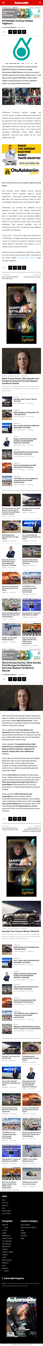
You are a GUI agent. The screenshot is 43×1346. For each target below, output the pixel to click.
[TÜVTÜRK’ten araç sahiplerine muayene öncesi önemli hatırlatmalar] (7, 481)
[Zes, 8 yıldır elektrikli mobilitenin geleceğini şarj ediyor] (7, 428)
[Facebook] (10, 32)
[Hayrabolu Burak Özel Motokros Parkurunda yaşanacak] (7, 454)
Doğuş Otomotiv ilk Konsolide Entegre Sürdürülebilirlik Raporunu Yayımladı (25, 441)
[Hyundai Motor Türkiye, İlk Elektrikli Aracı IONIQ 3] (31, 604)
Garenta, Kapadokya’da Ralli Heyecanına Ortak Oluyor (25, 466)
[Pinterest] (20, 32)
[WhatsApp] (24, 32)
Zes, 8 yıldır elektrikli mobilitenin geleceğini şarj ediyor (26, 426)
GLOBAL (4, 376)
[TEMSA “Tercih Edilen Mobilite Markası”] (11, 629)
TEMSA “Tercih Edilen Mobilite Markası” (9, 639)
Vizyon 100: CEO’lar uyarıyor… (32, 277)
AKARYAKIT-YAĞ (6, 7)
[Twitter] (15, 32)
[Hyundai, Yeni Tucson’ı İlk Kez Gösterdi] (7, 402)
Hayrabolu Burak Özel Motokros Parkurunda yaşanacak (26, 453)
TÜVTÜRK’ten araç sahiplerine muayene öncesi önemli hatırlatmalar (26, 480)
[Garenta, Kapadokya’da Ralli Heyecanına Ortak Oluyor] (7, 468)
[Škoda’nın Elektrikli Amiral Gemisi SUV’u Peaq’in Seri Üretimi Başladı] (11, 604)
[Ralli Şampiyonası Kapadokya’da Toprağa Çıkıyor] (7, 415)
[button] (3, 2)
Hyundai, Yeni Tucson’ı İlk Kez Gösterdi (25, 400)
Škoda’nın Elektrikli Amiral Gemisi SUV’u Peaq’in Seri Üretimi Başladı (11, 615)
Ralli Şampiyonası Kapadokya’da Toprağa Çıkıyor (10, 537)
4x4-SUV (16, 397)
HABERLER (15, 7)
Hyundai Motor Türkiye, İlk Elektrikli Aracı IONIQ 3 (31, 614)
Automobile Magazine (10, 27)
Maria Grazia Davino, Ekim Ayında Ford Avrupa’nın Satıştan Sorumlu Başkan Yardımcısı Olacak (20, 381)
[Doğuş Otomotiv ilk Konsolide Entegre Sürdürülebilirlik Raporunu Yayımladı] (7, 441)
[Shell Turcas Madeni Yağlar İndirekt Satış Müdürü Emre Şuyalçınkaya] (31, 629)
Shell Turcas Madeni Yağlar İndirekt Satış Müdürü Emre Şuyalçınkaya (29, 640)
